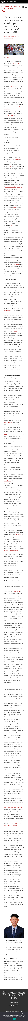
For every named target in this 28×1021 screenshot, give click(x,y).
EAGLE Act (11, 116)
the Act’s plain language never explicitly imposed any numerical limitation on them (13, 825)
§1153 (9, 166)
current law (17, 591)
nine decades (7, 481)
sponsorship (15, 235)
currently (16, 264)
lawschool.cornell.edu (14, 1005)
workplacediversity (8, 38)
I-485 (14, 207)
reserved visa (7, 310)
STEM (5, 434)
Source (7, 57)
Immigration (13, 36)
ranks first (18, 535)
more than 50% (8, 422)
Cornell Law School (14, 1001)
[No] (26, 1016)
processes (17, 159)
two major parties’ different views (13, 807)
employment (7, 36)
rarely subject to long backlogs (13, 187)
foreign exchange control (11, 550)
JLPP (18, 36)
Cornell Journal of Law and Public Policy (10, 8)
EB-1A (11, 226)
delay (15, 331)
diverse (13, 86)
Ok (14, 1018)
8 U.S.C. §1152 (16, 63)
